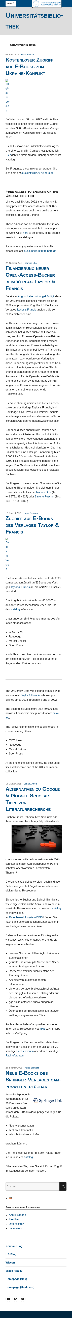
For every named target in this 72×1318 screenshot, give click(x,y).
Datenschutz (16, 1223)
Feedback (15, 1219)
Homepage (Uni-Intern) (20, 1287)
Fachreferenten (15, 1055)
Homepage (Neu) (16, 1279)
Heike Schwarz (31, 513)
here (25, 232)
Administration (17, 1215)
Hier (8, 155)
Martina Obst (31, 263)
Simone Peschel (44, 496)
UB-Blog (11, 1254)
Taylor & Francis (26, 309)
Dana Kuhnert (27, 54)
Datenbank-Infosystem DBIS (26, 917)
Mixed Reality (14, 1270)
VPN (42, 1028)
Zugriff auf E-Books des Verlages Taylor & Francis (32, 525)
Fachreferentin (25, 1051)
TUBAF (46, 4)
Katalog (15, 609)
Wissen (10, 1262)
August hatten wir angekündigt (36, 296)
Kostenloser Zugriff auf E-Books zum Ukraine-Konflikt (29, 66)
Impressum (15, 1228)
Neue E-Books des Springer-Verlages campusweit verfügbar (33, 1079)
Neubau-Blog (14, 1246)
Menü (10, 3)
